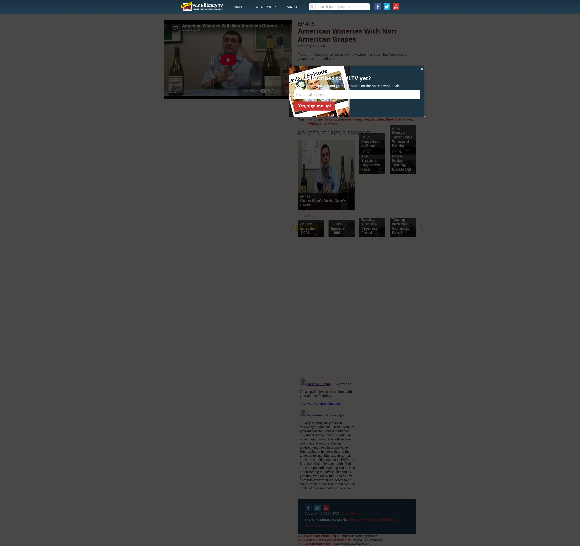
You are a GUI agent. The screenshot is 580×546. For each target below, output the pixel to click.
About (292, 7)
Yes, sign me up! (314, 106)
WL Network (266, 7)
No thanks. (302, 115)
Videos (239, 7)
